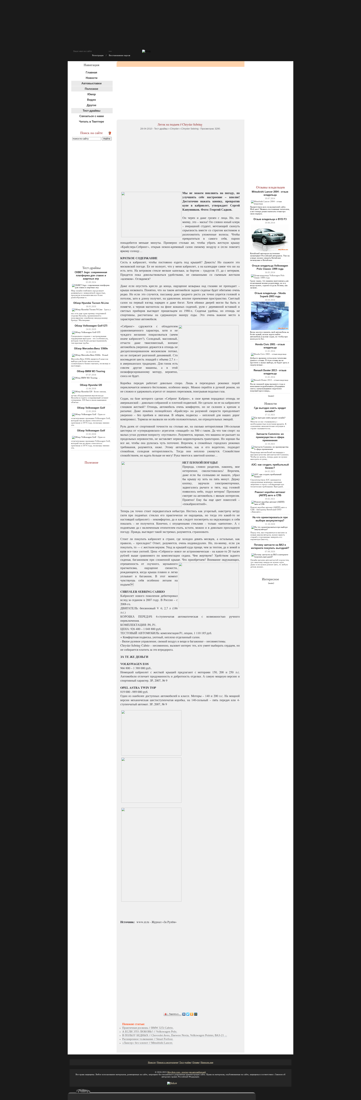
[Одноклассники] (192, 1014)
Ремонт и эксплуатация (167, 1062)
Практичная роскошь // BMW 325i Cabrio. (148, 1027)
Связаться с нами (91, 116)
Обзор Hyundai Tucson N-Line (91, 303)
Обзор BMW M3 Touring (91, 371)
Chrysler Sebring (190, 128)
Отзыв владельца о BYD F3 (270, 219)
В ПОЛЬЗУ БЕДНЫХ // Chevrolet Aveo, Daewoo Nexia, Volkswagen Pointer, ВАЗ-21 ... (174, 1035)
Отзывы (196, 1062)
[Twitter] (188, 1014)
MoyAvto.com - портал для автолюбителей (186, 1072)
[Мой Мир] (196, 1014)
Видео (91, 99)
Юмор (91, 94)
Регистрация (97, 55)
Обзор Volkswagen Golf (91, 407)
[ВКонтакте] (184, 1014)
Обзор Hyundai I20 (91, 385)
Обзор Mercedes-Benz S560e (91, 348)
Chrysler (174, 128)
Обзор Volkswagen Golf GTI (91, 325)
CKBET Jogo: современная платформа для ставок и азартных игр (91, 275)
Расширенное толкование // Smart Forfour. (147, 1039)
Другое (91, 105)
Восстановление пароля (119, 55)
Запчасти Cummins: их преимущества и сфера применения (270, 437)
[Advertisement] (91, 202)
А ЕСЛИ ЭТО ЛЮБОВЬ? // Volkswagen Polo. (149, 1031)
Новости (91, 77)
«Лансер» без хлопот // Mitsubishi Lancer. (147, 1042)
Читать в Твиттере (91, 121)
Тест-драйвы (161, 128)
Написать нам (207, 1062)
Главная (91, 72)
